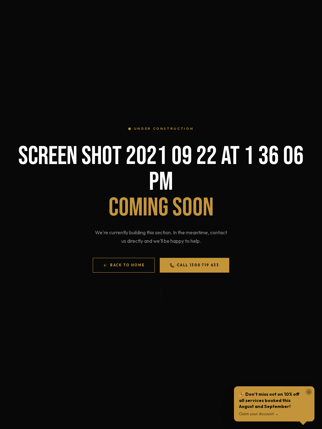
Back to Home (127, 265)
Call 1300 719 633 (198, 265)
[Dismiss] (309, 392)
